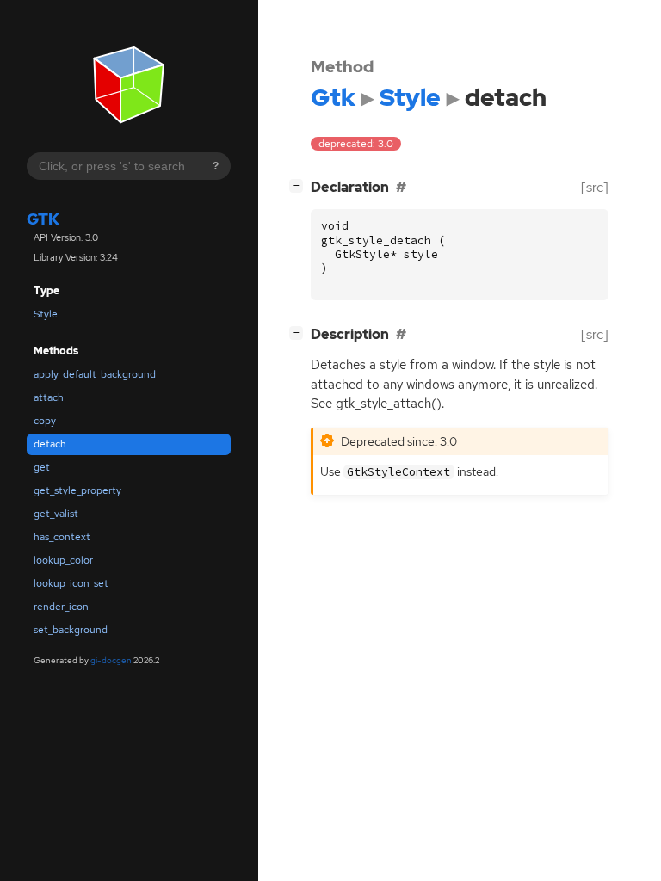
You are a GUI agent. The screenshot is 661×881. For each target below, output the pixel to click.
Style (46, 314)
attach (49, 397)
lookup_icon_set (71, 583)
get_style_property (77, 490)
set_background (71, 630)
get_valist (56, 514)
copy (45, 421)
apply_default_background (95, 374)
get (42, 467)
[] (299, 185)
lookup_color (63, 560)
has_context (62, 537)
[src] (594, 187)
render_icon (61, 606)
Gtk (43, 219)
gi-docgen (111, 660)
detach (50, 444)
